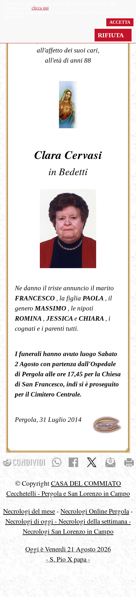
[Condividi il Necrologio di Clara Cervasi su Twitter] (91, 462)
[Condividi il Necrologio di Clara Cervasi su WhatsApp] (56, 462)
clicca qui (40, 8)
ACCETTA (119, 22)
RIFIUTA (113, 35)
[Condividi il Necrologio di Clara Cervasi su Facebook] (73, 462)
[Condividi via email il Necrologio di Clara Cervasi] (110, 462)
